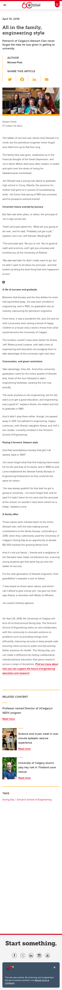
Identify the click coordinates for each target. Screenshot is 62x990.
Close (54, 969)
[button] (11, 79)
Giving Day (8, 799)
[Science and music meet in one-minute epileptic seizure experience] (9, 739)
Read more (8, 719)
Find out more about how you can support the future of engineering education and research (30, 668)
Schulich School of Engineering (34, 799)
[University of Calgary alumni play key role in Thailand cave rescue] (9, 768)
